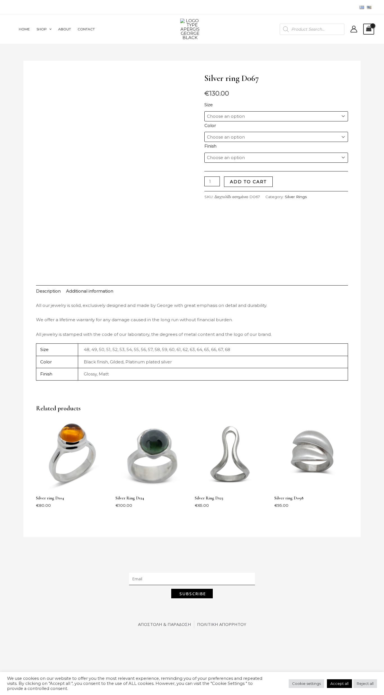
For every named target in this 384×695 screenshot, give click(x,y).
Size (208, 104)
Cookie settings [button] (306, 683)
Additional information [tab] (89, 291)
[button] (49, 29)
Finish (210, 146)
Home (24, 29)
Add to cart (248, 181)
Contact (86, 29)
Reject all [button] (365, 683)
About (64, 29)
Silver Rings (296, 196)
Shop (42, 29)
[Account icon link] (354, 29)
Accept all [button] (339, 683)
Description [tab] (48, 291)
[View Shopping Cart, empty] (368, 29)
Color (210, 125)
